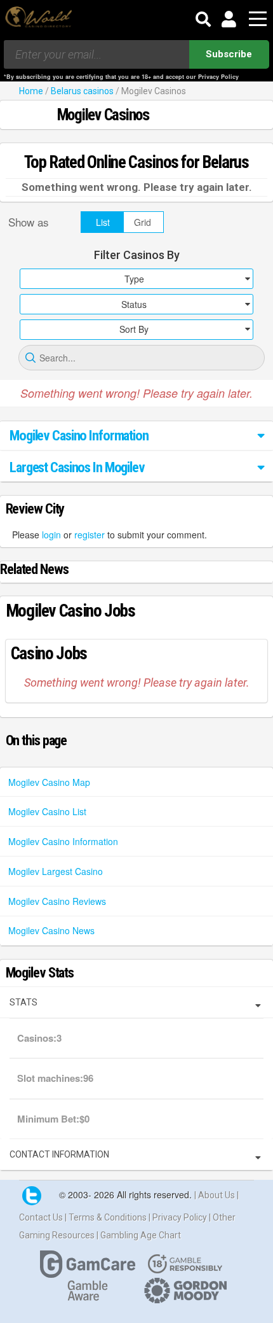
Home (31, 91)
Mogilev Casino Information (63, 841)
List (103, 222)
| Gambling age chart (139, 1235)
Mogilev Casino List (47, 811)
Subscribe (229, 54)
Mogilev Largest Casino (55, 871)
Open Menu (258, 19)
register (89, 534)
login (51, 534)
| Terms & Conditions (107, 1217)
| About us (215, 1195)
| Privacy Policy (179, 1217)
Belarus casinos (82, 91)
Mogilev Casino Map (49, 782)
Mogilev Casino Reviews (57, 901)
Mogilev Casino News (51, 930)
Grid (142, 222)
